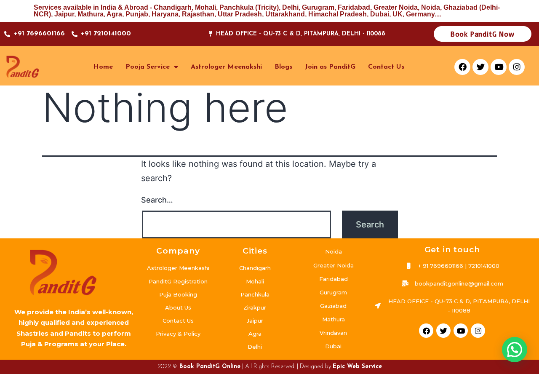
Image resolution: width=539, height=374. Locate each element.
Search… (157, 199)
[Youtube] (499, 67)
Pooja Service (147, 67)
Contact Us (386, 67)
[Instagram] (517, 67)
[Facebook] (462, 67)
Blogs (283, 67)
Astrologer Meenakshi (226, 67)
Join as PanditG (330, 67)
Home (103, 67)
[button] (514, 349)
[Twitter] (480, 67)
